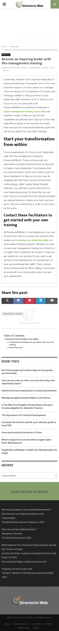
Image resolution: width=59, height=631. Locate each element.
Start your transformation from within (22, 339)
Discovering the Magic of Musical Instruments (24, 561)
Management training (12, 314)
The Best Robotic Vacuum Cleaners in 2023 (23, 522)
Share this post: (16, 347)
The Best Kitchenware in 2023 (16, 538)
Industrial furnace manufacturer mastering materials (29, 390)
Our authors (36, 624)
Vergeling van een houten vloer (17, 569)
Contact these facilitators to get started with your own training (32, 343)
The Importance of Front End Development (24, 415)
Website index (23, 628)
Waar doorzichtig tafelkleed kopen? (19, 529)
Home (7, 624)
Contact (35, 628)
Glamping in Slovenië (12, 533)
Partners (48, 624)
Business (6, 55)
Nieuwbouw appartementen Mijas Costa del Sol (26, 398)
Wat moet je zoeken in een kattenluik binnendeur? (26, 509)
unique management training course (22, 111)
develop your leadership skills (33, 240)
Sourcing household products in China (22, 432)
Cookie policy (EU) (20, 624)
